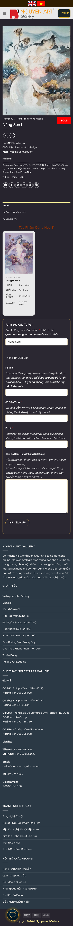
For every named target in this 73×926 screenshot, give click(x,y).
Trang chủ (8, 119)
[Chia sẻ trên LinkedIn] (36, 185)
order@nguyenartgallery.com (21, 766)
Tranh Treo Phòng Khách (29, 119)
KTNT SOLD (38, 165)
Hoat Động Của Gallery (16, 629)
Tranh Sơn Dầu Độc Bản (17, 849)
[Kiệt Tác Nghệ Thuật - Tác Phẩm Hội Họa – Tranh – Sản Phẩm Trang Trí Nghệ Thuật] (32, 13)
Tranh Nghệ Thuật (22, 165)
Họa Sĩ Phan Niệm (16, 177)
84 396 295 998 (23, 749)
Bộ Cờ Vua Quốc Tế (14, 882)
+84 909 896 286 (25, 754)
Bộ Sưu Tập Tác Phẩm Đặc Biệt (21, 823)
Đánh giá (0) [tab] (10, 219)
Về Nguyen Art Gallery (16, 596)
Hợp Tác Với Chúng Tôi (16, 616)
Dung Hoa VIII (13, 280)
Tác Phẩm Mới (11, 609)
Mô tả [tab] (6, 205)
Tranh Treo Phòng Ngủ (20, 172)
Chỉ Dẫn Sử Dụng (13, 895)
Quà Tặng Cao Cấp (14, 875)
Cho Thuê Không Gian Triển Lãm (22, 648)
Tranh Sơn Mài (11, 842)
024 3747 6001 (16, 774)
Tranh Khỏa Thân (53, 165)
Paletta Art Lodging (14, 661)
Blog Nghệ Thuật (13, 816)
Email (9, 428)
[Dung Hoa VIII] (19, 253)
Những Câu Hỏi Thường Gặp (20, 888)
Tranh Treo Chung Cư (37, 169)
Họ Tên (9, 367)
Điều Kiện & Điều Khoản (16, 901)
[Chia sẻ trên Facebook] (12, 185)
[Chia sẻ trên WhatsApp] (5, 185)
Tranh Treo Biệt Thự (16, 169)
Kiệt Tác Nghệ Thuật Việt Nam (21, 829)
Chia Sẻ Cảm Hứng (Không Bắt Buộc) (24, 454)
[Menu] (5, 13)
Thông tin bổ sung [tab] (14, 212)
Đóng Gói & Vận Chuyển (17, 869)
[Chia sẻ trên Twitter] (18, 185)
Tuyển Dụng (10, 655)
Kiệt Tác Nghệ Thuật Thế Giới (20, 836)
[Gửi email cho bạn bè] (24, 185)
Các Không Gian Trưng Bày (19, 642)
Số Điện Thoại (13, 402)
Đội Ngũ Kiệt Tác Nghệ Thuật (20, 622)
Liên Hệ (7, 602)
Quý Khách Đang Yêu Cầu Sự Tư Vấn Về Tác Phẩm (32, 334)
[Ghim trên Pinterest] (30, 185)
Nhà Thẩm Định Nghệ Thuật (19, 635)
